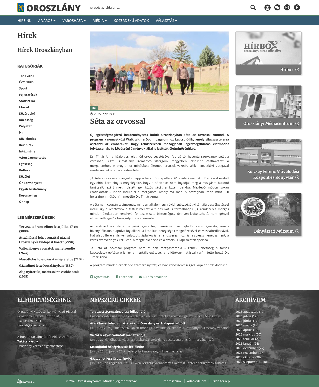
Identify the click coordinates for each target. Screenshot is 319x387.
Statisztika (27, 101)
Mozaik (24, 107)
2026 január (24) (247, 343)
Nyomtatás (101, 277)
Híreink (24, 20)
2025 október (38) (248, 357)
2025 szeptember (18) (251, 362)
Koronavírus (28, 195)
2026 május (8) (246, 325)
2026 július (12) (246, 316)
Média (99, 20)
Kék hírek (26, 145)
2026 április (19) (246, 330)
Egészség (25, 164)
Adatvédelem (196, 381)
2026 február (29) (247, 339)
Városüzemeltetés (32, 157)
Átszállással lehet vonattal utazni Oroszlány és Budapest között (137, 323)
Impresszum (172, 381)
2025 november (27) (249, 353)
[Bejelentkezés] (267, 7)
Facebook (125, 277)
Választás (165, 20)
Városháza (73, 20)
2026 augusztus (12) (249, 311)
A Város (45, 20)
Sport (23, 88)
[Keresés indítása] (253, 7)
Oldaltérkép (221, 381)
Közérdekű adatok (131, 20)
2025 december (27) (249, 348)
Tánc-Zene (26, 76)
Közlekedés (27, 139)
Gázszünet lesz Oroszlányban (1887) (46, 266)
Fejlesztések (28, 95)
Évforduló (26, 82)
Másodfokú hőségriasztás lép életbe (117, 347)
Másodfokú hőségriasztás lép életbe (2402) (51, 259)
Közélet (24, 176)
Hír (21, 132)
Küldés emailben (154, 277)
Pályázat (25, 126)
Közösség (26, 120)
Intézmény (27, 151)
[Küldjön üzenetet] (277, 7)
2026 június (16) (246, 321)
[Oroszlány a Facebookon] (297, 7)
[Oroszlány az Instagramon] (287, 7)
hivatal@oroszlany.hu (33, 325)
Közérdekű (27, 113)
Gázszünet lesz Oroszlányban (111, 358)
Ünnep (24, 202)
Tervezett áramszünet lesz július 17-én (118, 311)
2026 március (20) (248, 334)
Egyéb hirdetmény (32, 189)
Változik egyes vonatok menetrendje (117, 335)
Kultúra (24, 170)
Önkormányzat (30, 183)
